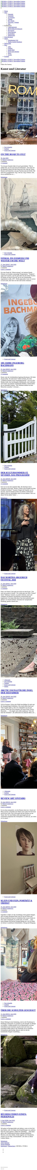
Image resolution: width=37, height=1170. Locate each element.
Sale (9, 24)
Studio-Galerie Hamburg (15, 42)
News (9, 53)
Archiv (10, 55)
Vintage (10, 19)
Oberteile (10, 14)
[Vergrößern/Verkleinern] (1, 1167)
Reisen (6, 686)
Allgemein (7, 680)
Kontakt (6, 56)
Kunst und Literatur (13, 51)
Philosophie (7, 43)
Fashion (10, 48)
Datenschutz (11, 1146)
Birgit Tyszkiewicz (8, 160)
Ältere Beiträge (5, 1143)
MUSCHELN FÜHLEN (15, 29)
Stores (6, 38)
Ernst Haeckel (12, 32)
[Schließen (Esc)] (7, 1167)
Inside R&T (11, 50)
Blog (5, 45)
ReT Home (11, 21)
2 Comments (4, 374)
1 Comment (4, 163)
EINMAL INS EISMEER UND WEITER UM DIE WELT (15, 259)
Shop (5, 12)
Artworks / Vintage (13, 22)
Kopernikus (11, 34)
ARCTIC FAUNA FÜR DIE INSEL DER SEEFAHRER (17, 691)
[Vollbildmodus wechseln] (3, 1167)
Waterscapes (11, 35)
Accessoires (11, 17)
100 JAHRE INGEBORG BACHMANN (12, 364)
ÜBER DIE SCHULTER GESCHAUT (18, 1010)
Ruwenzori (11, 30)
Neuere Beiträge (5, 1144)
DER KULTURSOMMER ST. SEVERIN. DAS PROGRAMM (15, 473)
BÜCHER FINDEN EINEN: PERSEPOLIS (14, 1115)
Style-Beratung (8, 37)
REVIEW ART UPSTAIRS (13, 798)
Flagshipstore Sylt (13, 40)
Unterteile (10, 16)
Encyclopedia (8, 147)
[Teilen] (5, 1167)
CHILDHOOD (12, 27)
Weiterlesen (4, 177)
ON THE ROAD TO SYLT (13, 154)
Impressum (4, 1146)
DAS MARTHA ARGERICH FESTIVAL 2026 (14, 578)
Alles (9, 47)
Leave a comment (6, 269)
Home (6, 11)
